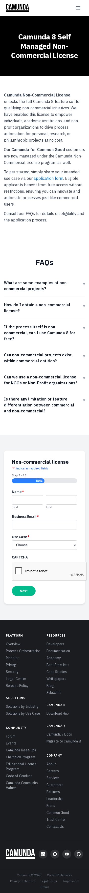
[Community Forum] (54, 854)
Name (18, 492)
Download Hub (57, 713)
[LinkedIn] (43, 854)
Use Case (20, 537)
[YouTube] (66, 854)
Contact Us (55, 826)
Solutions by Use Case (23, 713)
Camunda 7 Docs (59, 734)
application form (48, 178)
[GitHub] (78, 854)
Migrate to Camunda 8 (63, 741)
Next (24, 591)
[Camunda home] (17, 8)
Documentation (58, 651)
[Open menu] (78, 8)
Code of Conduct (19, 776)
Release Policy (17, 685)
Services (53, 778)
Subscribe (54, 692)
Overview (13, 644)
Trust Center (56, 819)
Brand (45, 887)
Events (11, 743)
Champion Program (20, 757)
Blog (50, 685)
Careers (52, 771)
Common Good (57, 812)
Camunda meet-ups (21, 750)
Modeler (12, 658)
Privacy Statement (22, 881)
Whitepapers (56, 679)
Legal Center (16, 679)
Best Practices (57, 665)
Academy (53, 658)
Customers (54, 785)
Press (50, 805)
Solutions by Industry (22, 706)
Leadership (55, 799)
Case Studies (56, 672)
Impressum (71, 881)
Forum (10, 736)
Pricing (11, 665)
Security (12, 672)
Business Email (25, 516)
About (51, 764)
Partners (53, 792)
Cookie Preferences (59, 875)
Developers (55, 644)
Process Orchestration (23, 651)
